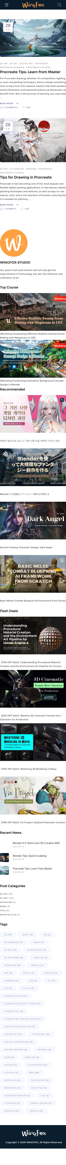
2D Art (4, 63)
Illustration (37, 1065)
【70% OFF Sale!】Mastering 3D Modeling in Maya (28, 769)
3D (47, 935)
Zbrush (36, 1111)
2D (8, 935)
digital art (26, 63)
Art (8, 973)
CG (51, 981)
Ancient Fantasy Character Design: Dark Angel (26, 547)
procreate (41, 63)
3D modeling (36, 950)
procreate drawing (12, 67)
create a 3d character (19, 1026)
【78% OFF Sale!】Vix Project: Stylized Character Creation (32, 822)
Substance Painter (17, 1095)
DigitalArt (41, 1034)
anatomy (41, 958)
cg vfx (28, 988)
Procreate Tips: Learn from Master (30, 72)
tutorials (12, 1103)
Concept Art (13, 1011)
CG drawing (17, 169)
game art (32, 1057)
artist (28, 973)
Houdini (10, 1065)
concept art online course (22, 1019)
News (3, 906)
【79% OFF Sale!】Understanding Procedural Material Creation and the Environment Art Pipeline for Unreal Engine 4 (30, 666)
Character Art (15, 996)
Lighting (11, 1072)
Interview (6, 902)
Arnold (37, 965)
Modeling (12, 1080)
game (9, 1057)
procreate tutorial (38, 67)
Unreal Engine (41, 1103)
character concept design (22, 1003)
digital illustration (18, 1042)
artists (51, 973)
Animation (12, 965)
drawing (31, 169)
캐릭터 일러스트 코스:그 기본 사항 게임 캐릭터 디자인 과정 (30, 440)
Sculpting (39, 1088)
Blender (11, 981)
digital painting (15, 1049)
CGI (8, 988)
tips (45, 1095)
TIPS (2, 910)
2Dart (27, 935)
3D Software (13, 958)
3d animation (13, 942)
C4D (33, 981)
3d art (4, 898)
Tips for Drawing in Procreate (26, 177)
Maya (34, 1072)
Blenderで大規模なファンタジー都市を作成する (24, 494)
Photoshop (40, 1080)
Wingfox (11, 1111)
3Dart (38, 942)
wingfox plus (8, 915)
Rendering (12, 1088)
